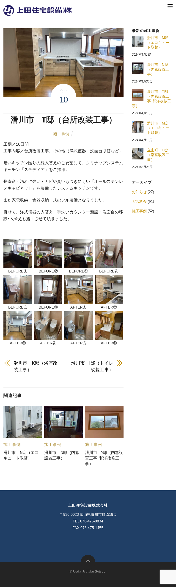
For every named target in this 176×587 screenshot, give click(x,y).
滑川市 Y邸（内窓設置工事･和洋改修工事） (104, 458)
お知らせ (139, 192)
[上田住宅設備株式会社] (37, 12)
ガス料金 (139, 202)
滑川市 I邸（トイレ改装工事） (92, 366)
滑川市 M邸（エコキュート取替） (158, 42)
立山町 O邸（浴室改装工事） (158, 155)
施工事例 (61, 133)
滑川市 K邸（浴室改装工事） (36, 366)
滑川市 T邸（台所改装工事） (64, 119)
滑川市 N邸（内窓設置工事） (158, 69)
